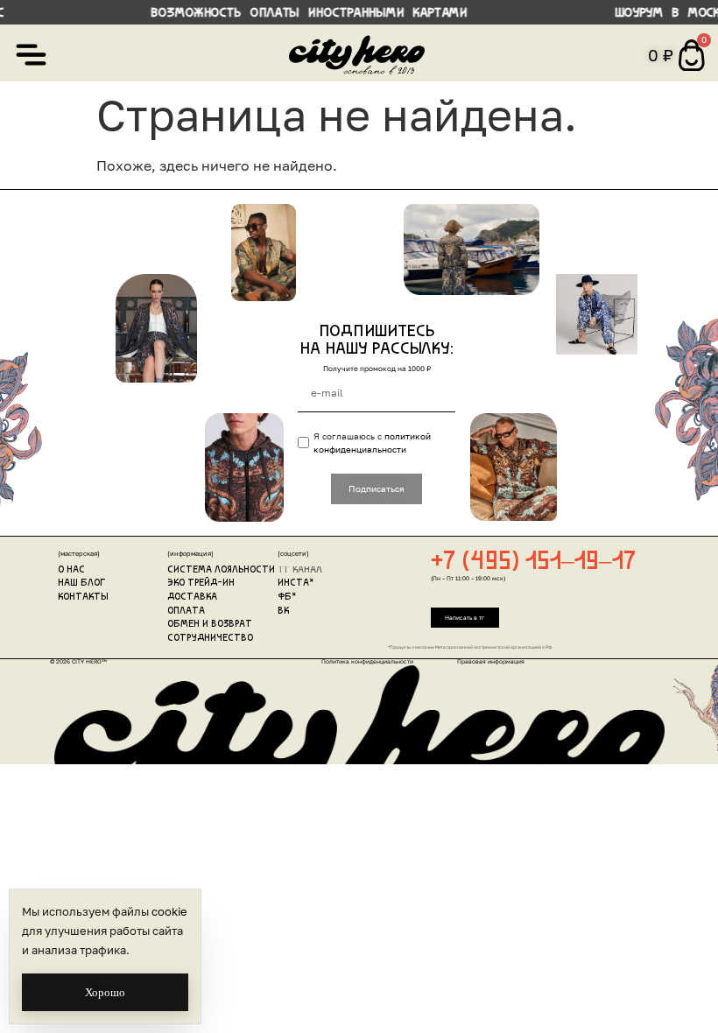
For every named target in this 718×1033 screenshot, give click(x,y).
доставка (192, 597)
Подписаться (376, 488)
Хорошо (105, 992)
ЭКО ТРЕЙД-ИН (201, 583)
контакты (83, 597)
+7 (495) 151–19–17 (533, 562)
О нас (71, 570)
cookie (169, 911)
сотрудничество (210, 638)
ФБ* (287, 597)
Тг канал (300, 570)
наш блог (81, 583)
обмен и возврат (209, 624)
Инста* (296, 583)
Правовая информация (490, 661)
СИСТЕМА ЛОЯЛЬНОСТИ (221, 570)
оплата (186, 611)
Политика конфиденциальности (367, 661)
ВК (283, 611)
